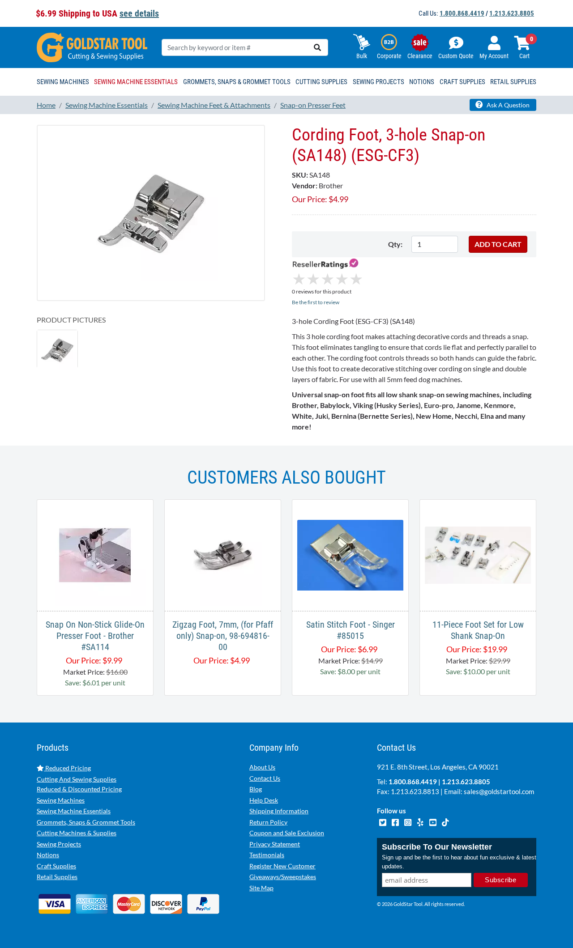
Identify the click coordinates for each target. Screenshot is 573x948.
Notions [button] (421, 82)
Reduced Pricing (67, 768)
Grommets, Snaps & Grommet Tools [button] (237, 82)
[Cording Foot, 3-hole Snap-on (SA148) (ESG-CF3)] (151, 212)
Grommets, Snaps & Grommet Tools (86, 822)
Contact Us (264, 778)
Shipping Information (278, 811)
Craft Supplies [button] (462, 82)
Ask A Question (507, 105)
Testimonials (266, 855)
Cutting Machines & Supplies (76, 833)
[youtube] (433, 821)
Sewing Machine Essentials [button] (136, 82)
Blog (255, 789)
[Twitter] (383, 821)
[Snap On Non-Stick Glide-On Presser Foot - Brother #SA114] (94, 554)
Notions (48, 855)
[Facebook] (395, 821)
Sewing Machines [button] (63, 82)
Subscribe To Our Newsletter (437, 846)
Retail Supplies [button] (513, 82)
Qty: (395, 244)
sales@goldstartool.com (499, 791)
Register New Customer (282, 866)
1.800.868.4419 (462, 13)
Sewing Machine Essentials (74, 811)
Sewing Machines (61, 800)
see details (139, 13)
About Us (262, 767)
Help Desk (263, 800)
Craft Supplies (56, 866)
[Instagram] (408, 821)
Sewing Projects (59, 844)
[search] (317, 47)
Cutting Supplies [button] (321, 82)
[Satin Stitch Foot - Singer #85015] (350, 554)
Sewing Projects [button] (378, 82)
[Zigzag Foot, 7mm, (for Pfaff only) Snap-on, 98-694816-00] (222, 554)
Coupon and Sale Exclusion (286, 833)
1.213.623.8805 (511, 13)
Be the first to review (315, 302)
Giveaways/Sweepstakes (282, 876)
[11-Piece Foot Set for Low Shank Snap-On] (478, 554)
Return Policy (268, 822)
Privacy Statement (274, 844)
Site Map (261, 888)
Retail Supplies (57, 876)
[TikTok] (445, 821)
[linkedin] (421, 821)
